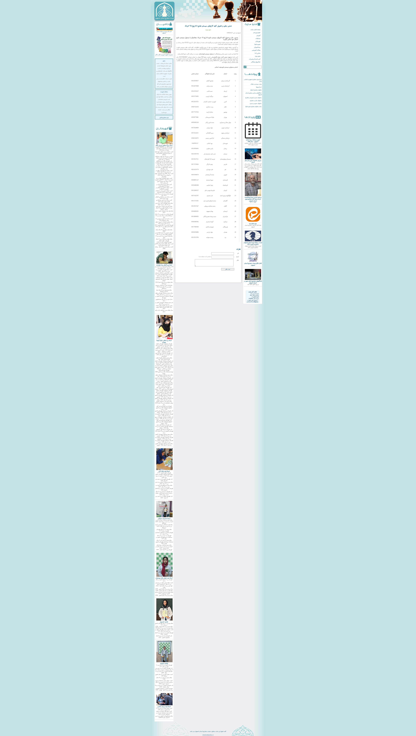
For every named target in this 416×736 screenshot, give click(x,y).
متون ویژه (257, 56)
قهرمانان (257, 41)
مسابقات (257, 38)
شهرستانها (257, 44)
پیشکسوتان (257, 47)
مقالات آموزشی (256, 50)
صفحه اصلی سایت (255, 29)
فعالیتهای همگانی (255, 62)
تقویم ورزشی (256, 32)
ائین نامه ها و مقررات (254, 59)
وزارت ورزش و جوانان (256, 84)
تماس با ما (257, 53)
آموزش (258, 35)
